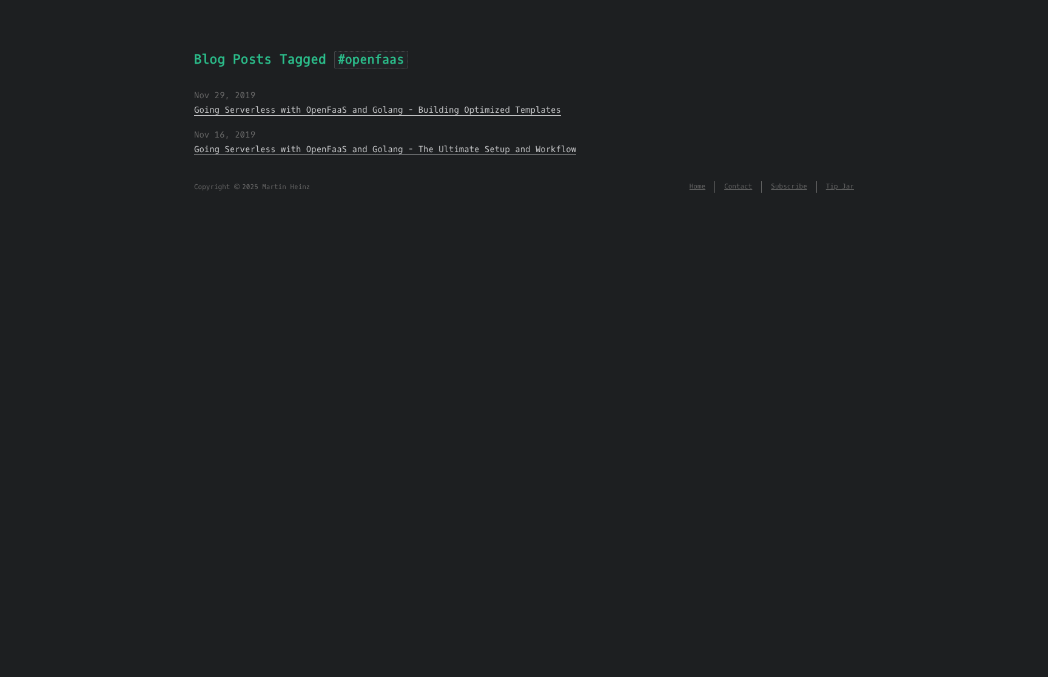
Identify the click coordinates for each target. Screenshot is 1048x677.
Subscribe (789, 186)
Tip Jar (840, 186)
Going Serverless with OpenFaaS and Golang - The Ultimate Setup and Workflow (385, 149)
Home (697, 186)
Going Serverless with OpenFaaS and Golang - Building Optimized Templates (377, 110)
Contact (738, 186)
